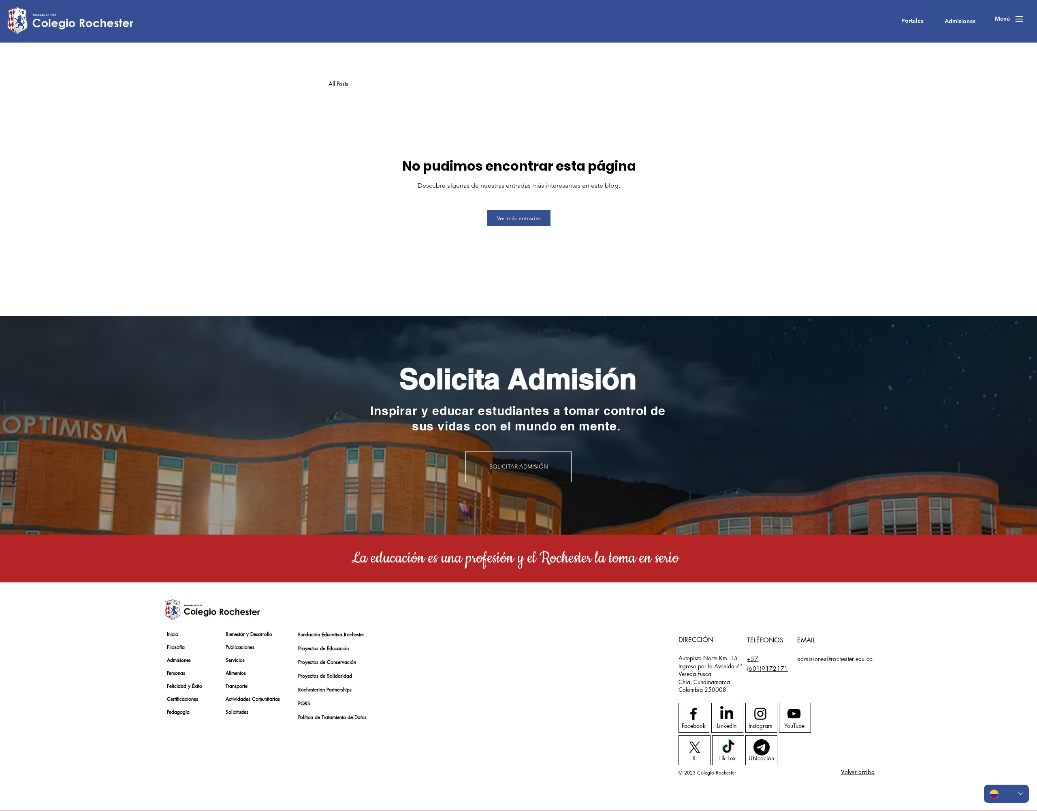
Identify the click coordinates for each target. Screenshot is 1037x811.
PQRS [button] (304, 703)
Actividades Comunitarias (253, 698)
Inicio (172, 634)
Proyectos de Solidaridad (325, 675)
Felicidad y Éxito (184, 686)
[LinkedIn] (727, 714)
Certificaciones (182, 698)
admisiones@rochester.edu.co (835, 659)
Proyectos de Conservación (326, 662)
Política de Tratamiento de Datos (326, 717)
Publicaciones (240, 647)
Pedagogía (178, 711)
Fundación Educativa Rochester (326, 634)
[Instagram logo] (760, 714)
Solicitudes (237, 711)
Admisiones (179, 660)
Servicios (235, 660)
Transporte (237, 686)
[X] (695, 747)
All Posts (338, 84)
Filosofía (176, 647)
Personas (176, 673)
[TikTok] (728, 747)
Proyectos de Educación (323, 648)
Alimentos (236, 673)
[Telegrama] (761, 747)
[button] (912, 20)
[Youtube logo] (794, 714)
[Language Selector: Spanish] (1006, 794)
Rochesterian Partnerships (325, 689)
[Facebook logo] (693, 714)
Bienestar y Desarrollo (249, 634)
